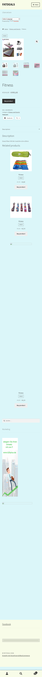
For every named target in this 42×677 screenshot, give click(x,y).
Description (6, 129)
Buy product (8, 101)
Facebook (6, 624)
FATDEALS (8, 4)
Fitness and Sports (14, 29)
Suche (21, 673)
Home (6, 29)
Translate (16, 21)
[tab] (21, 129)
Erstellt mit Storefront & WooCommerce (16, 656)
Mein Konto (7, 673)
